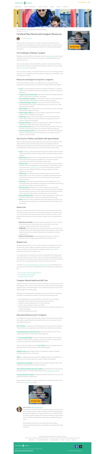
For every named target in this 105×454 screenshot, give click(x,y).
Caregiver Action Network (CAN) (28, 94)
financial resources (29, 382)
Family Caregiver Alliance (26, 112)
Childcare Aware (23, 163)
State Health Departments (26, 195)
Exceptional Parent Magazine (24, 363)
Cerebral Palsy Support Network (28, 102)
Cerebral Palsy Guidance (23, 3)
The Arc (21, 88)
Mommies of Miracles (25, 122)
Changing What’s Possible (52, 370)
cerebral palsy (50, 56)
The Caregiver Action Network (27, 274)
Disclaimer (63, 436)
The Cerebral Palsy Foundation (27, 98)
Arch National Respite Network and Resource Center (37, 264)
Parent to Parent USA (25, 126)
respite (51, 249)
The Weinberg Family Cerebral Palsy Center (28, 331)
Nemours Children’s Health (26, 276)
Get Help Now (35, 401)
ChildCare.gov (23, 173)
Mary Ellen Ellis (28, 38)
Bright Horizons (23, 157)
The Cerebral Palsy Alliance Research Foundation (30, 368)
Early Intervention (24, 187)
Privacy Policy (58, 436)
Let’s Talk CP (42, 345)
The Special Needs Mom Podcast (25, 374)
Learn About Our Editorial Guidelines (75, 450)
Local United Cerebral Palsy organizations (30, 272)
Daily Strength (23, 108)
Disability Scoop (21, 351)
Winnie (21, 199)
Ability (18, 357)
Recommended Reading (25, 337)
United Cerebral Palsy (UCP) (26, 130)
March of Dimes (21, 326)
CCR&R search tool (35, 167)
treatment (23, 68)
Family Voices (22, 116)
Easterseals (22, 181)
